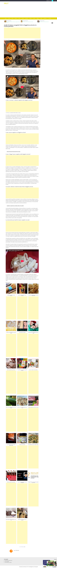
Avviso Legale (7, 561)
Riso (12, 18)
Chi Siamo (45, 18)
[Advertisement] (28, 11)
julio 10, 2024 (6, 39)
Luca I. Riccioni (16, 550)
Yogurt (38, 18)
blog (9, 39)
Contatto (49, 18)
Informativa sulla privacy (8, 560)
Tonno (23, 18)
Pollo (19, 18)
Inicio (5, 18)
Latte (34, 18)
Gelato (31, 18)
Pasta (9, 18)
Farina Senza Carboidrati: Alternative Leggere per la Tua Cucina (13, 22)
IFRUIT (6, 3)
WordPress (24, 566)
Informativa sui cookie (8, 562)
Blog (41, 18)
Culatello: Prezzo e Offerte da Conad (44, 21)
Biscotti (27, 18)
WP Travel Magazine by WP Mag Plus (32, 566)
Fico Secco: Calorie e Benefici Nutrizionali (28, 21)
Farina (16, 18)
